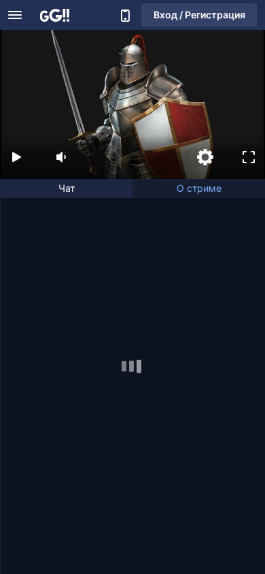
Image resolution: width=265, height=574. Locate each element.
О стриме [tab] (199, 188)
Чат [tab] (66, 188)
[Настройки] (205, 157)
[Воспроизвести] (16, 157)
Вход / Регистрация (199, 14)
